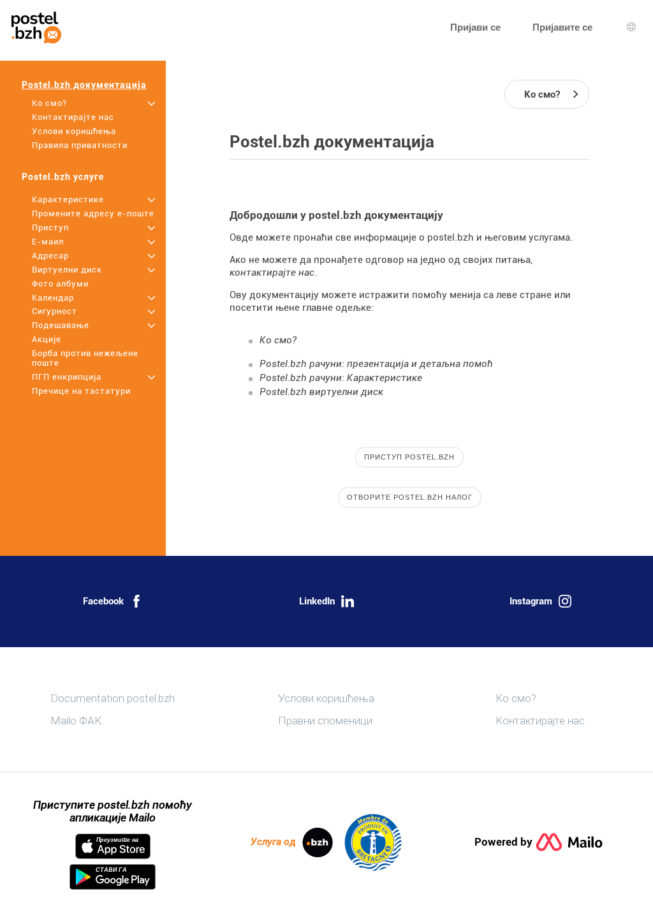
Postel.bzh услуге (63, 177)
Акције (46, 339)
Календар (53, 298)
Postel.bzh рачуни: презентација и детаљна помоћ (376, 364)
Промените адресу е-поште (93, 213)
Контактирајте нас (73, 117)
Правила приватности (80, 145)
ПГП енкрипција (66, 377)
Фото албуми (60, 283)
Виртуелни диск (67, 269)
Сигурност (54, 311)
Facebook (103, 601)
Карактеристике (68, 199)
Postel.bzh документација (84, 85)
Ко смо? (49, 103)
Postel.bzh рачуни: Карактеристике (341, 378)
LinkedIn (317, 601)
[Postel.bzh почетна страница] (36, 27)
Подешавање (60, 325)
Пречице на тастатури (81, 391)
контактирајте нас (272, 272)
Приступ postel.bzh (409, 457)
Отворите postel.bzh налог (410, 497)
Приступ (50, 227)
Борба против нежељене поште (85, 358)
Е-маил (48, 241)
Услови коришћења (74, 131)
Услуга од (273, 842)
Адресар (50, 255)
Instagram (531, 601)
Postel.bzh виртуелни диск (321, 392)
